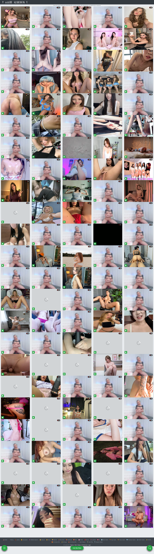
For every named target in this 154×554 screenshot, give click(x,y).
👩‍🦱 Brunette (61, 539)
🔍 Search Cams (98, 542)
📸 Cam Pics (90, 542)
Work (76, 545)
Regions (72, 545)
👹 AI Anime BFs (72, 542)
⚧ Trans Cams (121, 539)
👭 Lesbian (93, 539)
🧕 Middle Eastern (33, 539)
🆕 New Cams (104, 539)
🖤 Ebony (11, 539)
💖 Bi (98, 539)
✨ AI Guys (64, 542)
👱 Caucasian (24, 539)
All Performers (84, 545)
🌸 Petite (80, 539)
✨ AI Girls (148, 539)
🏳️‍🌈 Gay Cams (113, 539)
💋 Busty (86, 539)
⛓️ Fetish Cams (141, 539)
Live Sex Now (77, 548)
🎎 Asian (5, 539)
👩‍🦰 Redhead (69, 539)
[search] (149, 548)
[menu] (4, 548)
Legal (89, 545)
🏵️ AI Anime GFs (56, 542)
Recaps (79, 545)
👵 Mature (42, 539)
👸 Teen (48, 539)
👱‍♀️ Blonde (54, 539)
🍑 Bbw (75, 539)
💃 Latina (17, 539)
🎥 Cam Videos (81, 542)
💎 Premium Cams (130, 539)
